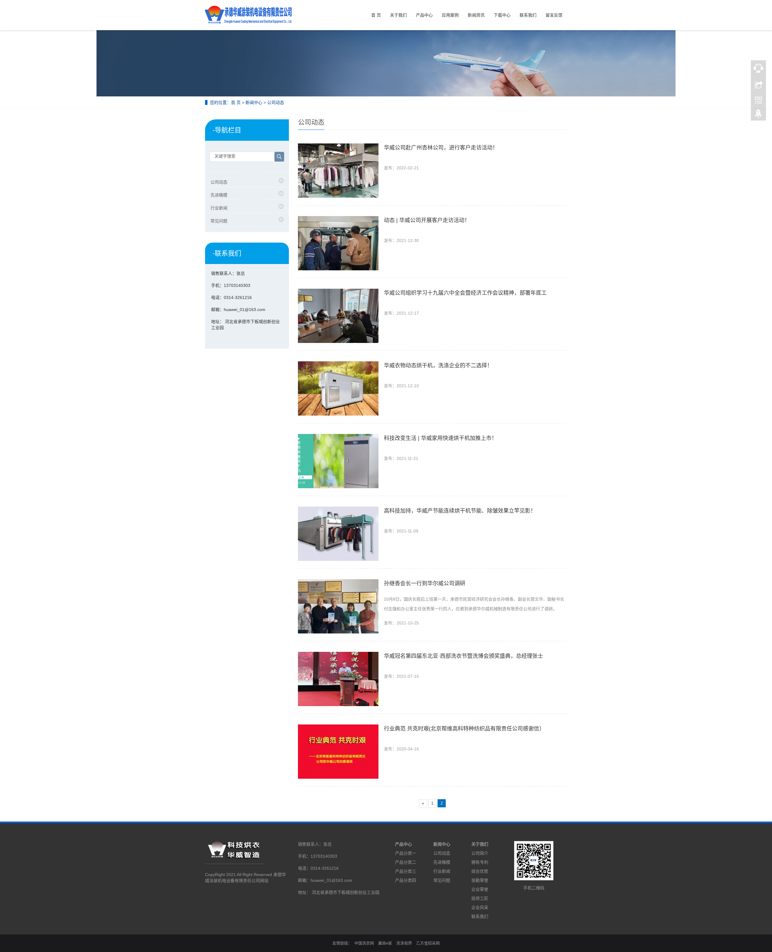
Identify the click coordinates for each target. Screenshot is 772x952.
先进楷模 (218, 195)
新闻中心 (253, 102)
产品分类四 (405, 880)
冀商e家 (385, 943)
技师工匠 (479, 898)
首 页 (376, 15)
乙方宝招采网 (428, 943)
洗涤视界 (404, 943)
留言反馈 (554, 15)
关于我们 (398, 15)
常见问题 (218, 220)
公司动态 (275, 102)
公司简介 (479, 853)
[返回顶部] (758, 115)
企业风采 (479, 907)
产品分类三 (405, 871)
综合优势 (479, 871)
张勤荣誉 (479, 880)
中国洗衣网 (364, 943)
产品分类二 (405, 862)
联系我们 (528, 15)
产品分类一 (405, 853)
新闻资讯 (476, 15)
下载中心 (502, 15)
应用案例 (450, 15)
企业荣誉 (479, 889)
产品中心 (424, 15)
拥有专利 (479, 862)
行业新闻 (218, 208)
